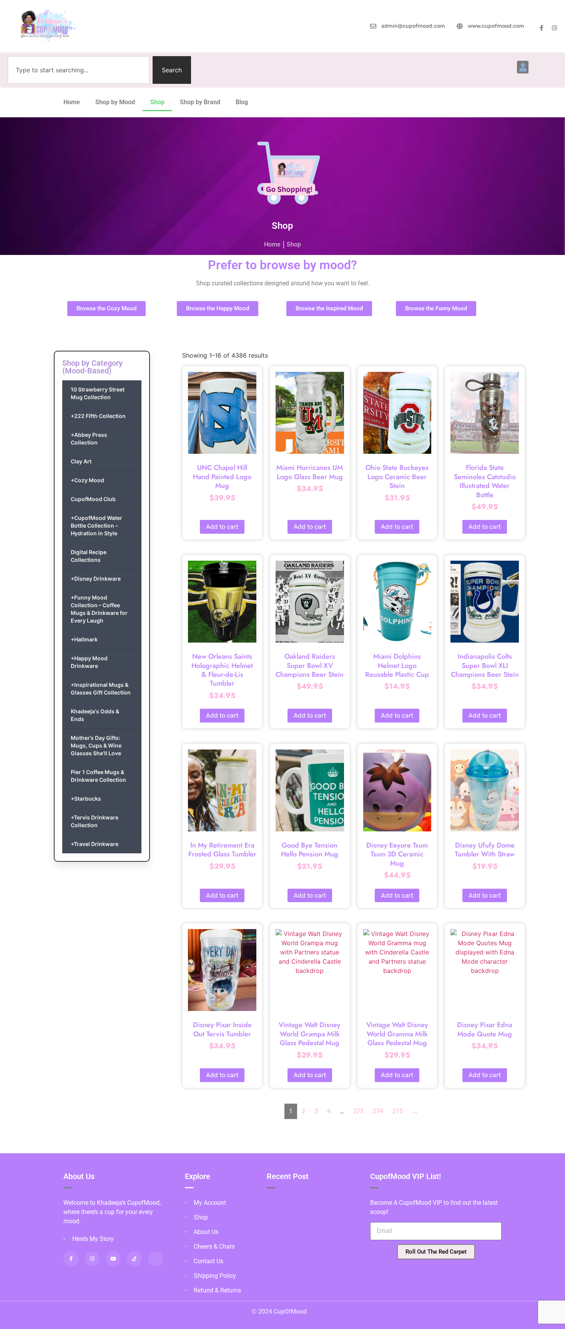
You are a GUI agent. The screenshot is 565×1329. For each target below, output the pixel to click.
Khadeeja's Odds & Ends (95, 715)
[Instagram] (554, 28)
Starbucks (86, 798)
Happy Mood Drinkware (89, 662)
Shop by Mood (115, 102)
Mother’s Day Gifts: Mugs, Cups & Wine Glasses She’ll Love (96, 745)
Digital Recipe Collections (88, 556)
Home (71, 102)
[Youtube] (113, 1258)
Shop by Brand (200, 102)
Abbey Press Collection (89, 438)
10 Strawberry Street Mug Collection (98, 393)
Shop (157, 102)
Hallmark (84, 639)
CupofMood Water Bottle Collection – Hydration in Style (96, 525)
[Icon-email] (155, 1258)
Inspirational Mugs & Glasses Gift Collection (101, 688)
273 (358, 1111)
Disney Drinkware (96, 578)
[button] (522, 67)
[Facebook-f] (541, 28)
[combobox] (79, 70)
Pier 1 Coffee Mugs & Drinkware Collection (98, 776)
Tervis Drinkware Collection (94, 821)
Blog (242, 102)
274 (378, 1111)
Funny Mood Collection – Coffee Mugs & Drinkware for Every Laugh (99, 609)
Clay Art (81, 461)
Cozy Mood (87, 480)
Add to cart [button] (222, 526)
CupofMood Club (93, 499)
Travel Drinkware (94, 844)
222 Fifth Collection (98, 416)
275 (397, 1111)
